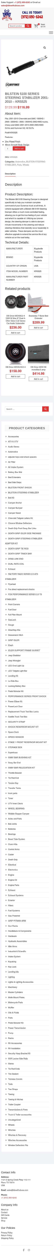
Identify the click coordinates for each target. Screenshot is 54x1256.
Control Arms (14, 849)
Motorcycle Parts (15, 1002)
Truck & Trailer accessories (20, 1114)
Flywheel (12, 584)
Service (4, 1218)
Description (10, 173)
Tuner (10, 798)
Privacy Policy (6, 1232)
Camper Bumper (15, 507)
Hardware (12, 936)
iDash (10, 645)
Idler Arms (12, 946)
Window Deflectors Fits (18, 1145)
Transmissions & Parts (18, 1109)
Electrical (12, 864)
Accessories (13, 436)
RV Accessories (15, 1043)
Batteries (12, 828)
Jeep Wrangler (14, 660)
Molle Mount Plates (16, 997)
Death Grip (12, 859)
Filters (10, 905)
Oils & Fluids (13, 1012)
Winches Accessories (17, 1140)
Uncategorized (14, 1119)
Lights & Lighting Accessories (20, 981)
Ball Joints (12, 823)
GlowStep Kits (14, 629)
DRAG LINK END (15, 558)
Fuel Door (12, 609)
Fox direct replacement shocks (21, 589)
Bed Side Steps (14, 482)
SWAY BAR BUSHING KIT (19, 757)
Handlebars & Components (19, 930)
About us (4, 1209)
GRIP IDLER (13, 640)
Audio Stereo (13, 446)
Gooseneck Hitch (15, 635)
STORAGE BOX (15, 747)
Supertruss (13, 752)
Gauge (11, 624)
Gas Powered (14, 915)
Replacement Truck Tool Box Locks (23, 711)
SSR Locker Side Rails (18, 1058)
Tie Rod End (13, 777)
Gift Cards (5, 1215)
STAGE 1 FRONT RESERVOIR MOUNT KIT (27, 742)
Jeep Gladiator (14, 655)
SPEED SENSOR (16, 737)
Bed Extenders (14, 477)
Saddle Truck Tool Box (17, 716)
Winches (12, 1130)
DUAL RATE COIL (16, 563)
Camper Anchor (15, 502)
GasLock (12, 619)
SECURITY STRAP (16, 721)
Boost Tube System (16, 839)
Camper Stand (14, 512)
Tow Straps (13, 1089)
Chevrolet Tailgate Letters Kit (20, 518)
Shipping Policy (7, 1238)
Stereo (11, 1063)
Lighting (11, 976)
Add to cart (19, 148)
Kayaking (12, 961)
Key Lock (12, 966)
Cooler (11, 854)
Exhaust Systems (15, 895)
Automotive (20, 161)
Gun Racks (13, 925)
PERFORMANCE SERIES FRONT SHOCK (27, 696)
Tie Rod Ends (14, 1068)
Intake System (14, 956)
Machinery (12, 987)
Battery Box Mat (15, 472)
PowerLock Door (15, 706)
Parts (19, 164)
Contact (4, 1212)
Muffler (11, 1007)
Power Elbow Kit (15, 701)
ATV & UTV (13, 441)
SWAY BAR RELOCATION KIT (21, 767)
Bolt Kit (11, 497)
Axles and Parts (15, 818)
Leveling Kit (13, 675)
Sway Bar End (14, 762)
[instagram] (29, 1250)
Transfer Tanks (14, 788)
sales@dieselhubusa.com (12, 5)
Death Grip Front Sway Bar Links (22, 528)
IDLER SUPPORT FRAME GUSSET (24, 650)
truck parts (12, 793)
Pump (10, 1032)
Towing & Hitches (15, 1099)
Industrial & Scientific (17, 951)
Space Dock (13, 732)
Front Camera (14, 604)
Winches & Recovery (17, 1135)
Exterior (11, 900)
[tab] (10, 173)
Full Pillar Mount (15, 614)
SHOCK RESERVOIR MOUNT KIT (23, 726)
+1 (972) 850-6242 (22, 2)
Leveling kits (13, 971)
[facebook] (24, 1250)
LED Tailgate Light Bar (17, 670)
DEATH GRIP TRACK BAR (20, 553)
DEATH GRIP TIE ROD (18, 548)
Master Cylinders (15, 992)
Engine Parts (13, 885)
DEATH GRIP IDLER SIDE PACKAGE (24, 533)
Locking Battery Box (16, 686)
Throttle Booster (15, 772)
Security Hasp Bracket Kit (19, 1053)
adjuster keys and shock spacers (22, 456)
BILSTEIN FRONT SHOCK (20, 487)
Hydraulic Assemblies (17, 941)
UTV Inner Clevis (15, 803)
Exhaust (11, 568)
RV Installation (14, 1048)
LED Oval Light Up (16, 665)
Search (28, 26)
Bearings (12, 834)
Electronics (13, 869)
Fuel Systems (14, 910)
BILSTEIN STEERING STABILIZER (23, 492)
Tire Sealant (13, 1073)
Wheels (26, 164)
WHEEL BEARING (16, 808)
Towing (11, 1094)
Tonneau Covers (15, 1078)
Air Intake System (15, 467)
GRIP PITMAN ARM (17, 920)
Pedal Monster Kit (15, 691)
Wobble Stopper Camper (18, 813)
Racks (11, 1038)
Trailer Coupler (14, 1104)
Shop (3, 1220)
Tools (10, 1084)
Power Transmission (17, 1027)
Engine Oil (12, 879)
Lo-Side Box (13, 680)
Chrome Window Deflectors (20, 523)
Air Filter (11, 461)
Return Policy (6, 1235)
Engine (11, 874)
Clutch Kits (12, 844)
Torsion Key (13, 783)
